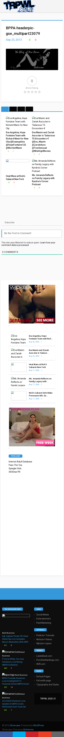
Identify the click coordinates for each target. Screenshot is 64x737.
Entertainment (43, 618)
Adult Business (8, 633)
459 (5, 668)
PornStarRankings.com (47, 660)
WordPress (38, 725)
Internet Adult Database (20, 461)
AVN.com (40, 664)
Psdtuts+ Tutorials (45, 635)
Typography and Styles (47, 684)
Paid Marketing (43, 623)
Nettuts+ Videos (44, 639)
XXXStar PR (14, 472)
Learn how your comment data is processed (28, 243)
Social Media (42, 614)
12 (8, 182)
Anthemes (28, 729)
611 (5, 645)
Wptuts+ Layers (44, 643)
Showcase (15, 725)
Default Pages (43, 676)
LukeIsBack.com (44, 656)
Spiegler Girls (15, 468)
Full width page (43, 680)
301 (5, 710)
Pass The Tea (15, 465)
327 (5, 687)
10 (11, 687)
